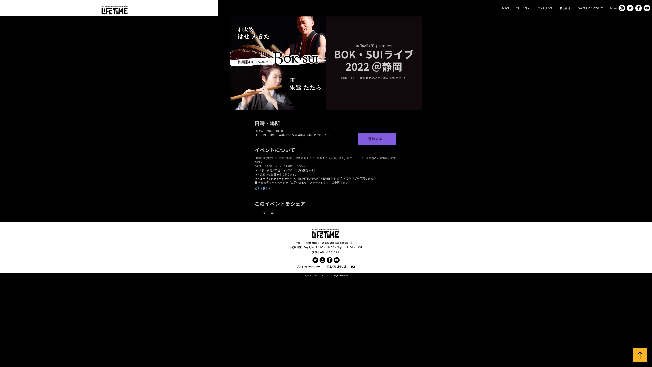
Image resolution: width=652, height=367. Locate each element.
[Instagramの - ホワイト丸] (622, 8)
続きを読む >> (263, 188)
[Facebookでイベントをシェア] (256, 213)
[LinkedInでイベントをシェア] (272, 213)
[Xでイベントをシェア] (264, 213)
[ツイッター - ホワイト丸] (630, 8)
